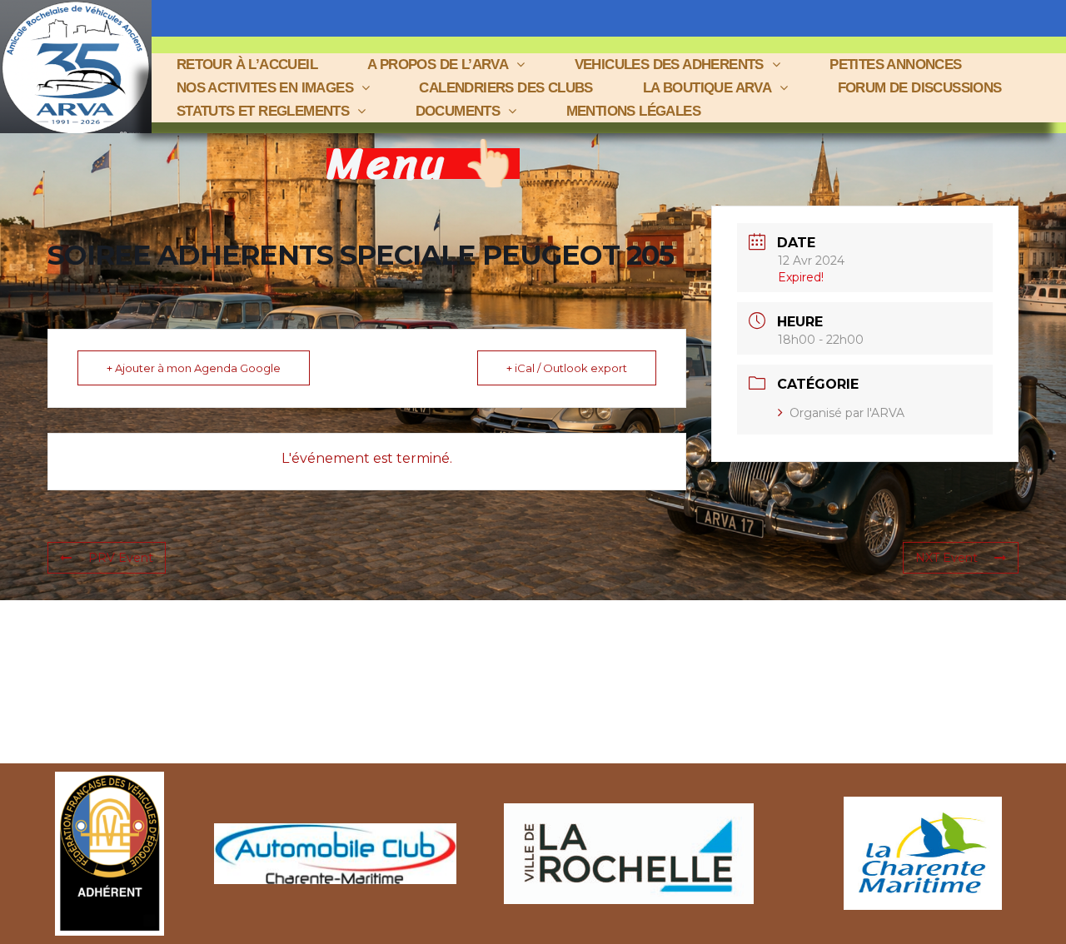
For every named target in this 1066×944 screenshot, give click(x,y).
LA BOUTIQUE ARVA (707, 88)
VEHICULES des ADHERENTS (669, 64)
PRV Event (120, 557)
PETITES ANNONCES (895, 64)
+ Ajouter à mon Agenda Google (194, 368)
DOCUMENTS (458, 111)
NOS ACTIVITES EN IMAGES (265, 88)
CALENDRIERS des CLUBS (505, 88)
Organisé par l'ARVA (847, 412)
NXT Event (946, 557)
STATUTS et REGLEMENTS (263, 111)
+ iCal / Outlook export (566, 368)
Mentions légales (633, 111)
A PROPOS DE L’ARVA (437, 64)
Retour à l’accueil (247, 64)
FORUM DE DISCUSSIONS (920, 88)
